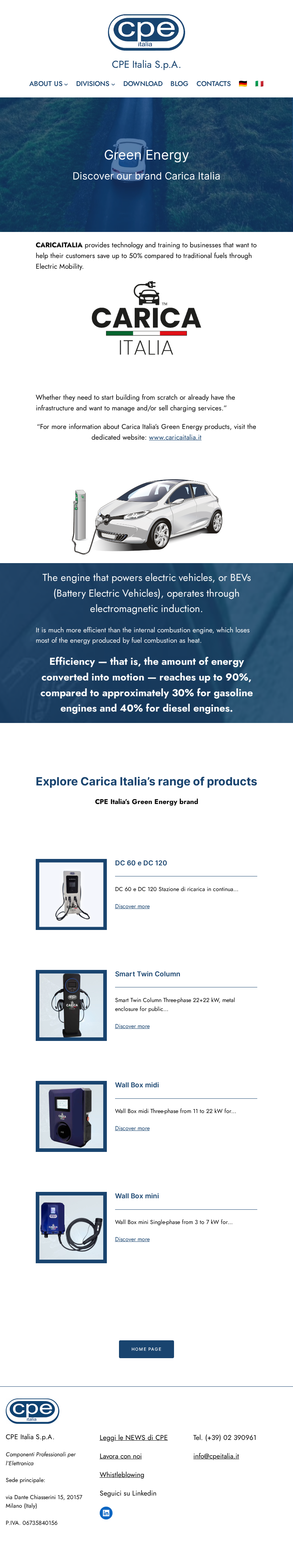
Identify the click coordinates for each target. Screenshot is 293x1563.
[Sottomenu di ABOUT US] (66, 84)
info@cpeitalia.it (216, 1456)
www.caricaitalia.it (175, 437)
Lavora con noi (121, 1456)
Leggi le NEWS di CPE (134, 1437)
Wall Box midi (137, 1085)
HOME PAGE (146, 1349)
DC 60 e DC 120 (141, 863)
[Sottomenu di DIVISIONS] (113, 84)
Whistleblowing (122, 1474)
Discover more (132, 906)
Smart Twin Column (147, 974)
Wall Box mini (137, 1196)
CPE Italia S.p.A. (146, 64)
